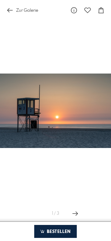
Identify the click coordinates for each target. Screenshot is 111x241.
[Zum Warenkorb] (101, 10)
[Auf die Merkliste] (87, 10)
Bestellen (58, 232)
